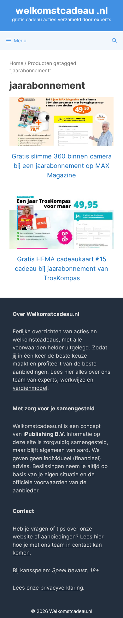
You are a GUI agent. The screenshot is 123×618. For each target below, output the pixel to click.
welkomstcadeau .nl (61, 10)
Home (16, 63)
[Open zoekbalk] (114, 40)
